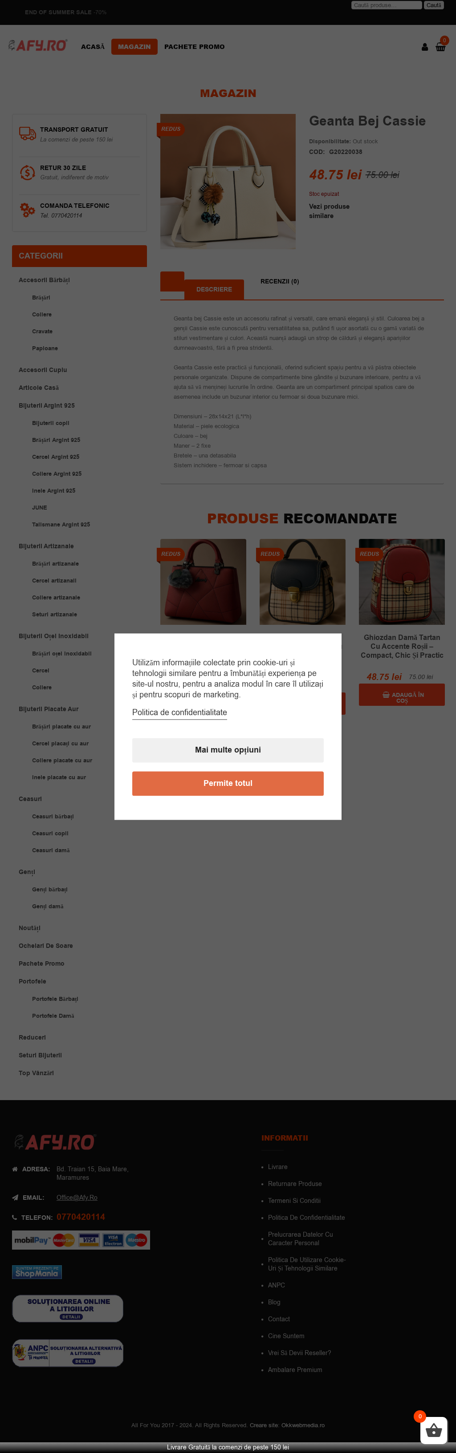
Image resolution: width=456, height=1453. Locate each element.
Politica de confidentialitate (179, 712)
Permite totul (228, 783)
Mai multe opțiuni (228, 750)
